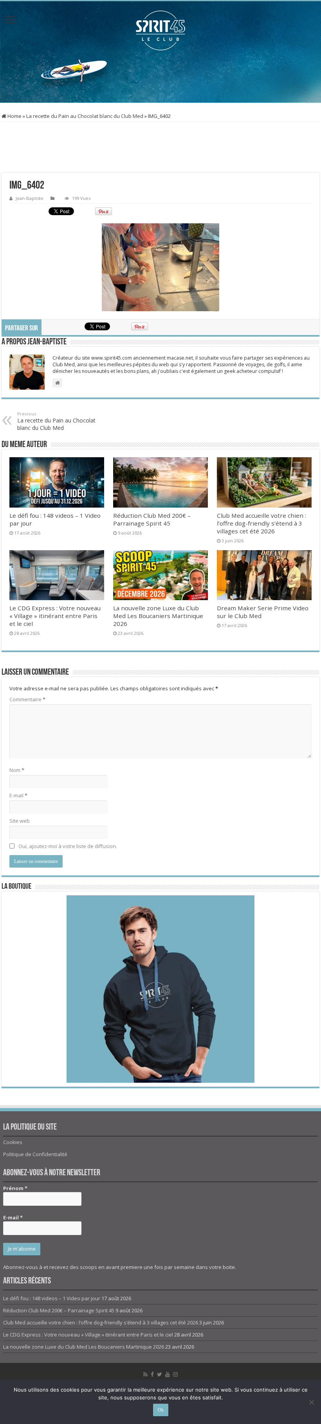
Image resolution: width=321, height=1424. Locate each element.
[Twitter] (159, 1374)
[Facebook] (152, 1374)
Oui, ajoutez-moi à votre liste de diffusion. (67, 846)
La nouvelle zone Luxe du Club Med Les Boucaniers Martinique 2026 (158, 615)
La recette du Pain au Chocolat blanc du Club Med (84, 115)
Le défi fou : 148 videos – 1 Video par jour (51, 1298)
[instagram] (175, 1374)
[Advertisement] (160, 77)
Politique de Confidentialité (35, 1154)
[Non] (311, 1402)
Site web (19, 820)
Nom (16, 769)
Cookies (12, 1142)
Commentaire (27, 699)
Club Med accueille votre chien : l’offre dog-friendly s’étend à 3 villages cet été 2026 (261, 523)
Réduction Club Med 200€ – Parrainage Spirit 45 (152, 519)
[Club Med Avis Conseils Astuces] (160, 30)
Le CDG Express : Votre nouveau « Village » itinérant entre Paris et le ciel (55, 615)
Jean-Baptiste (29, 198)
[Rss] (145, 1374)
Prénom (15, 1188)
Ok (161, 1410)
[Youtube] (167, 1374)
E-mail (18, 795)
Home (14, 115)
